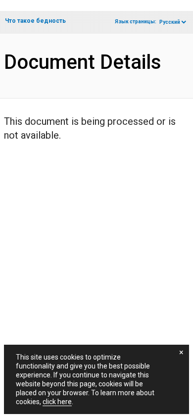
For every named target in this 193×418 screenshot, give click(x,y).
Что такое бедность (35, 20)
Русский (169, 22)
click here (57, 402)
